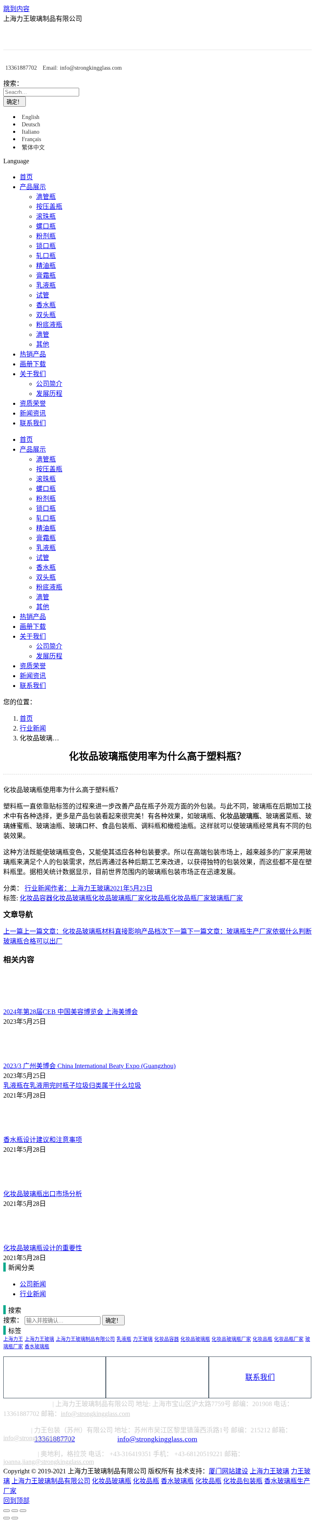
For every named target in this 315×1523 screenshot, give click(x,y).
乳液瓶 (123, 1339)
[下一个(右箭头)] (14, 1518)
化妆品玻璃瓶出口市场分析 (42, 1193)
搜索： (13, 83)
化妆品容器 (36, 898)
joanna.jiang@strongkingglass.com (48, 1461)
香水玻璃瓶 (37, 1346)
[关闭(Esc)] (6, 1510)
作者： (80, 888)
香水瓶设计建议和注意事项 (42, 1139)
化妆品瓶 (157, 898)
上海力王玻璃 (39, 1339)
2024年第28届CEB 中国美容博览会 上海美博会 (70, 1011)
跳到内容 (16, 8)
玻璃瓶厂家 (226, 898)
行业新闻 (33, 728)
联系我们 (260, 1377)
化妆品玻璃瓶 (239, 816)
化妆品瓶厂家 (190, 898)
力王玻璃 (143, 1339)
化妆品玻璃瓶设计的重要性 (42, 1247)
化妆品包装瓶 (242, 1480)
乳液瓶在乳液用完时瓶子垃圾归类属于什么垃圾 (72, 1085)
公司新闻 (33, 1284)
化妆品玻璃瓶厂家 (118, 898)
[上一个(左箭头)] (6, 1518)
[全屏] (14, 1510)
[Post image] (25, 1002)
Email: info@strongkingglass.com (82, 68)
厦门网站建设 (228, 1471)
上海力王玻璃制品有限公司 (85, 1339)
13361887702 (21, 68)
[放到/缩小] (23, 1510)
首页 (26, 718)
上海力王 (13, 1339)
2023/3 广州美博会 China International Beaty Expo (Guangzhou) (89, 1065)
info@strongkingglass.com (157, 1377)
